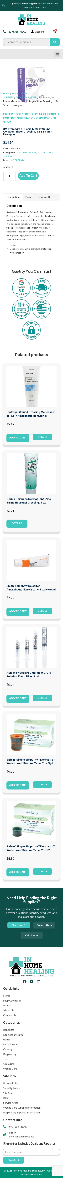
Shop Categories (12, 1000)
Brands (7, 1005)
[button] (57, 54)
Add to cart (28, 175)
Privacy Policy (11, 1083)
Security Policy (11, 1088)
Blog (6, 1097)
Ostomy (7, 1049)
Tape (6, 1058)
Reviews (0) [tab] (44, 196)
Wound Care (10, 1068)
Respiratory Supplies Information (21, 1112)
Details (17, 523)
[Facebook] (24, 982)
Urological (9, 1063)
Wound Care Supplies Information (22, 1107)
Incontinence (10, 1044)
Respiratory (9, 1054)
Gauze (6, 1039)
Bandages (8, 1029)
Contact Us (9, 1015)
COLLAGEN (21, 97)
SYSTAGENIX (17, 160)
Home (6, 93)
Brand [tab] (28, 196)
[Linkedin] (38, 982)
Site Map (8, 1092)
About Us (8, 1010)
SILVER (33, 97)
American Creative (31, 1174)
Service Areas (10, 1102)
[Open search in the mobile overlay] (31, 42)
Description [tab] (13, 196)
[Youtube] (31, 982)
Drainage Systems (13, 1034)
